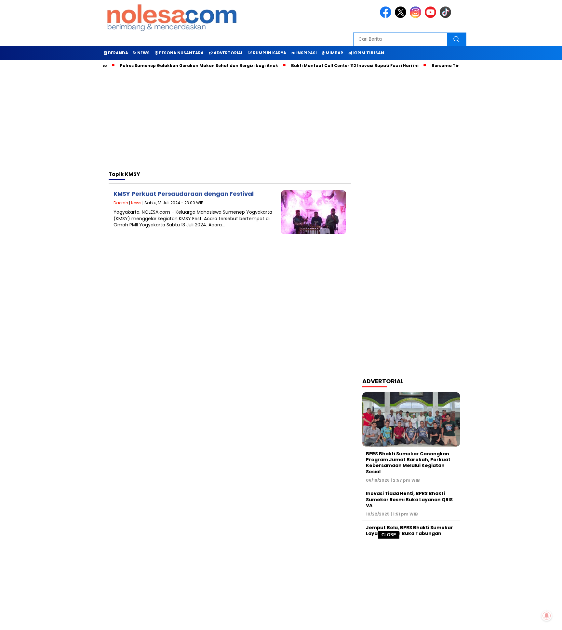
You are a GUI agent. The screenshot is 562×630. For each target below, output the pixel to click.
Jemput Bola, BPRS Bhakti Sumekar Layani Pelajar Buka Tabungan (409, 530)
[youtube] (431, 16)
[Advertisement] (281, 584)
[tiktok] (446, 16)
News (136, 203)
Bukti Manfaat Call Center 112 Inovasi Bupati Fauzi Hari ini (344, 65)
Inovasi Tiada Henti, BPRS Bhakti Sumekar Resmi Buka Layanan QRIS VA (409, 499)
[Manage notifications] (547, 615)
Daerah (121, 203)
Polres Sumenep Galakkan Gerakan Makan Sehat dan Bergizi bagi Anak (189, 65)
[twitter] (401, 16)
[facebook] (387, 16)
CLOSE (388, 534)
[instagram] (416, 16)
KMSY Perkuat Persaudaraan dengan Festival (184, 194)
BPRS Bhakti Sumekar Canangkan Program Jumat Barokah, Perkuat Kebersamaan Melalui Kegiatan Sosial (408, 462)
